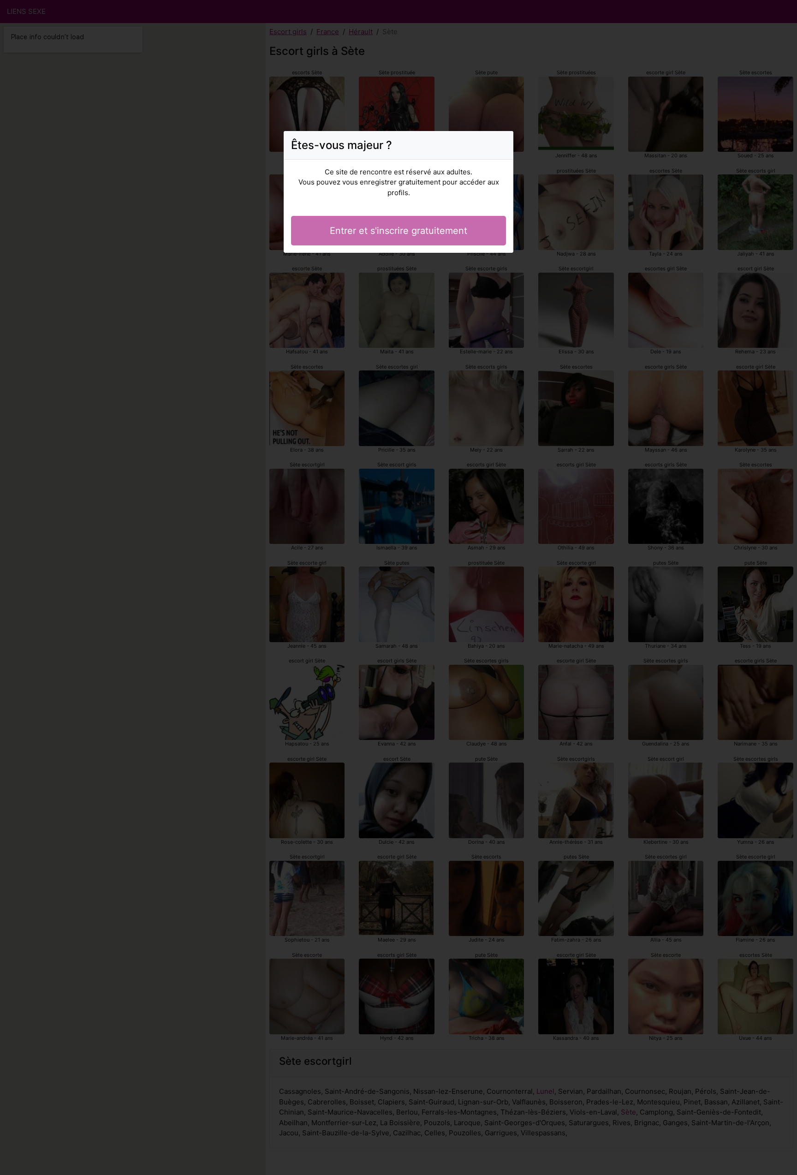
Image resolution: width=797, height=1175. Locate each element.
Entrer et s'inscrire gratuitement (398, 230)
